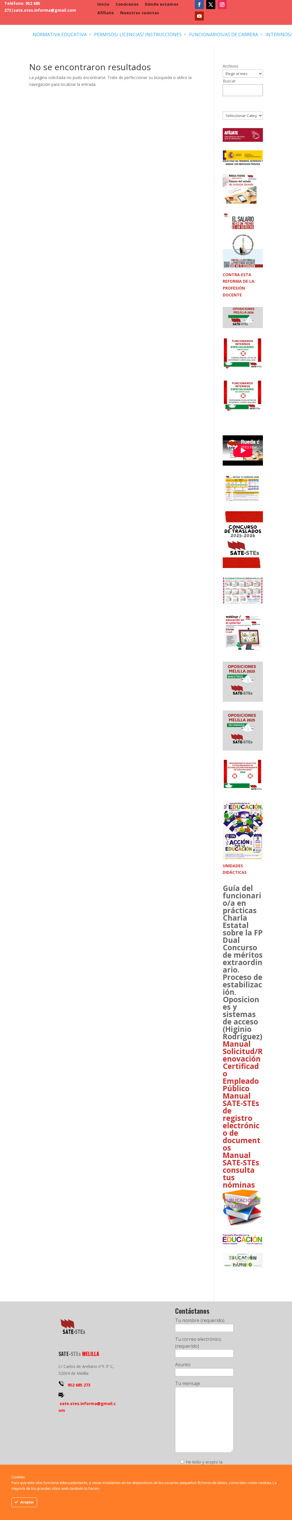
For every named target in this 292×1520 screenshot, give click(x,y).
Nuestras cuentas (139, 13)
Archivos (230, 66)
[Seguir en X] (210, 4)
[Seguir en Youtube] (199, 16)
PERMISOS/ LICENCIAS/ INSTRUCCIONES (140, 34)
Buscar (229, 81)
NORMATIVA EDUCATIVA (62, 34)
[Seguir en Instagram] (222, 4)
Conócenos (127, 4)
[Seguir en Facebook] (199, 4)
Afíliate (105, 13)
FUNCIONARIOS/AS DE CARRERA (226, 34)
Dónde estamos (162, 4)
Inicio (103, 4)
